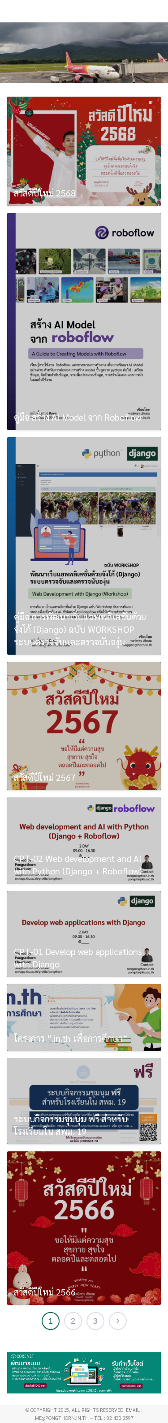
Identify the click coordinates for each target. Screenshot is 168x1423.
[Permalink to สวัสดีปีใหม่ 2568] (84, 151)
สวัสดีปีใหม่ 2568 (45, 193)
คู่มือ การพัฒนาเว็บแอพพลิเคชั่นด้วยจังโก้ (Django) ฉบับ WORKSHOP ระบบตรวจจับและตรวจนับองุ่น (80, 629)
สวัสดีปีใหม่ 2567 (45, 777)
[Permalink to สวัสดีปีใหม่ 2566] (84, 1228)
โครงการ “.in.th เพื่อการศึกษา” (71, 1038)
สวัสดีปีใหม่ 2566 (45, 1292)
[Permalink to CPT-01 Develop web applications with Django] (84, 934)
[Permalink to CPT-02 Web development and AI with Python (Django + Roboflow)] (84, 840)
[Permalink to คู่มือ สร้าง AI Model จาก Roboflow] (84, 321)
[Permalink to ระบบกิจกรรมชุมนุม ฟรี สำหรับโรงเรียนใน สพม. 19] (84, 1101)
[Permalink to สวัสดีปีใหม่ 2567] (84, 726)
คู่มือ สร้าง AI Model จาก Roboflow (77, 417)
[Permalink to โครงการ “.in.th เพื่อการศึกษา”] (84, 1017)
